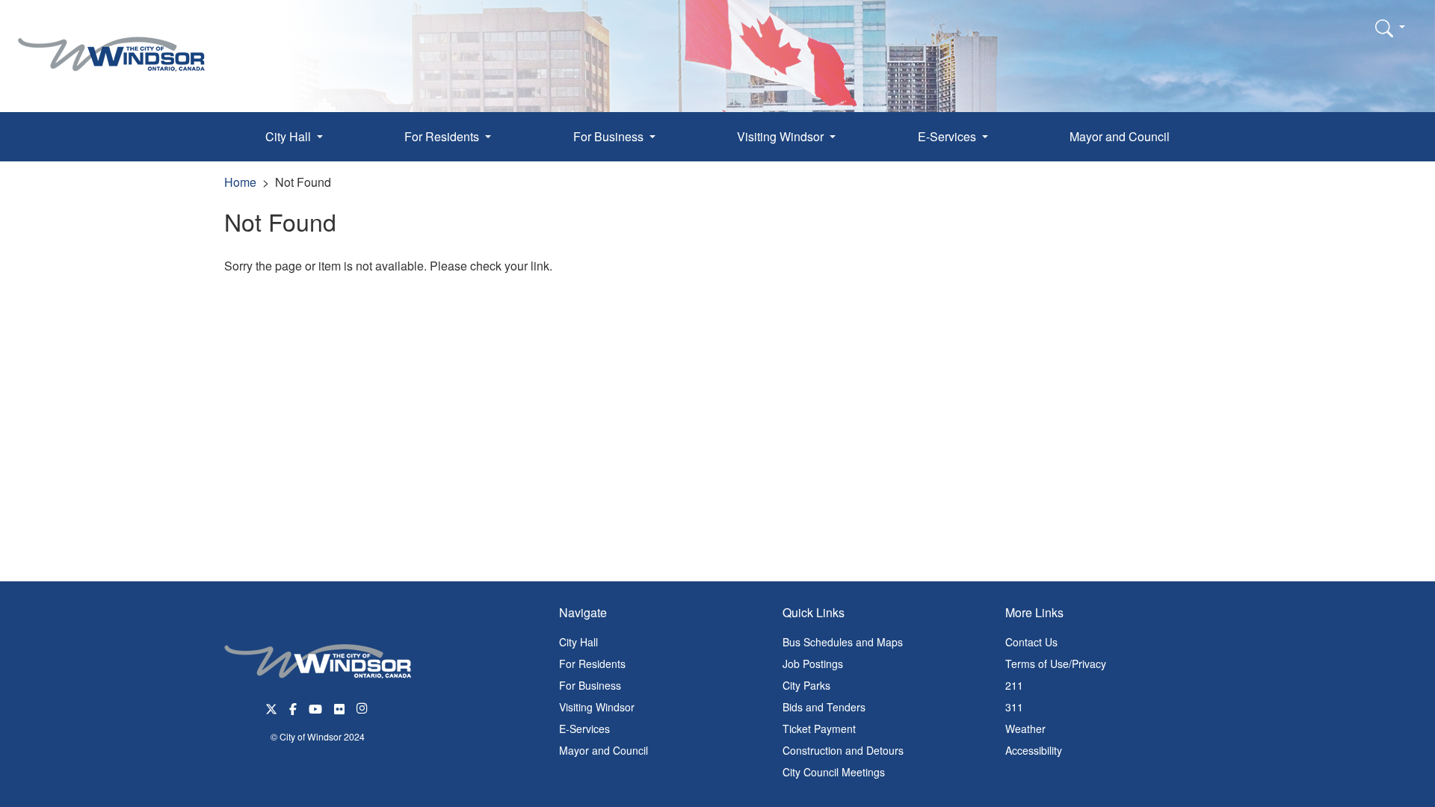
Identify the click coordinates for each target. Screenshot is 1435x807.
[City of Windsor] (111, 43)
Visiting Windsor (597, 706)
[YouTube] (315, 707)
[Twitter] (271, 707)
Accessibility (1033, 750)
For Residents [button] (443, 136)
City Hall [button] (289, 136)
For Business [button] (609, 136)
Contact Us (1031, 641)
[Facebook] (293, 707)
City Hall (578, 641)
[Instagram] (363, 707)
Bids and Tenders (824, 706)
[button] (1390, 27)
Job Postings (813, 663)
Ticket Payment (819, 728)
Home (240, 182)
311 (1014, 706)
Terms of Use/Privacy (1055, 663)
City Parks (806, 685)
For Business (590, 685)
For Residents (592, 663)
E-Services (584, 728)
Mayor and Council (1120, 136)
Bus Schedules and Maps (843, 641)
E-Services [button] (948, 136)
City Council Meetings (834, 771)
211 (1014, 685)
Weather (1025, 728)
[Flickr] (339, 707)
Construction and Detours (843, 750)
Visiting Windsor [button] (782, 136)
